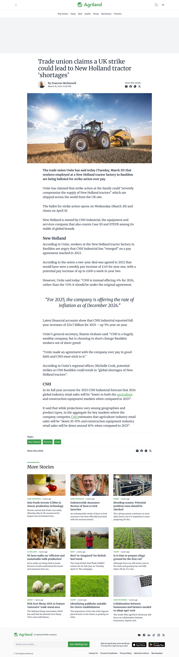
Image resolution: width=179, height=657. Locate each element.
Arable (88, 14)
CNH (74, 417)
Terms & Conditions (108, 653)
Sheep (96, 14)
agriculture (124, 394)
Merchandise (157, 653)
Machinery (106, 14)
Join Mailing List (79, 644)
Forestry (118, 14)
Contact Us (93, 653)
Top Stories (63, 14)
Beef (80, 14)
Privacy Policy (126, 653)
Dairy (73, 14)
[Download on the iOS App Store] (139, 644)
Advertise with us (141, 653)
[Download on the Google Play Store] (156, 644)
